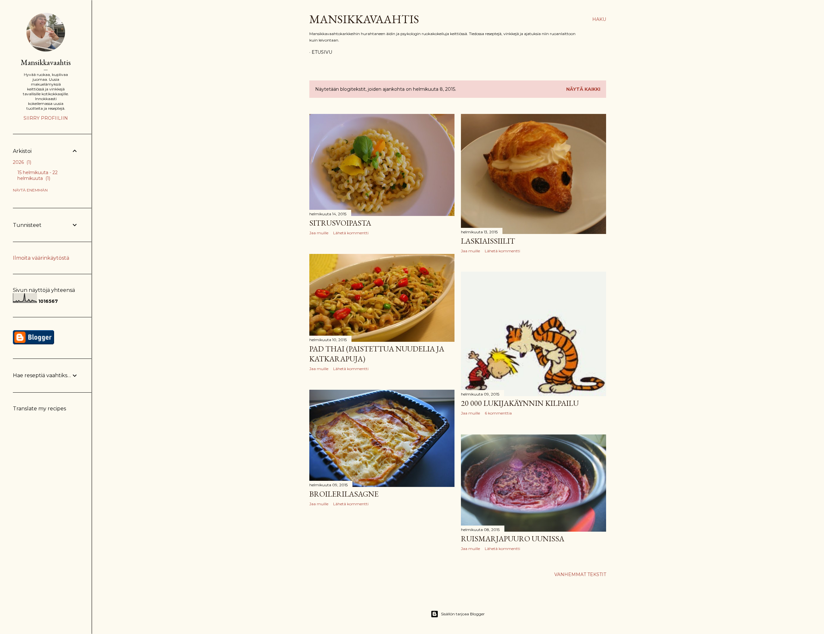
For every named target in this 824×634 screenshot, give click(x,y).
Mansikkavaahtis (364, 19)
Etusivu (322, 52)
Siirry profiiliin (45, 118)
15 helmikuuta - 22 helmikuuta (37, 175)
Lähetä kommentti (351, 232)
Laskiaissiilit (488, 241)
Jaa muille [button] (318, 232)
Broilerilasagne (344, 494)
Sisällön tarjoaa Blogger (463, 613)
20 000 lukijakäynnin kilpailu (520, 403)
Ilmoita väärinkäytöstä (41, 258)
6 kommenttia (498, 413)
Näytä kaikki (583, 89)
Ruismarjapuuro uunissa (512, 539)
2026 (21, 162)
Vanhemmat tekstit (580, 574)
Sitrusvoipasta (340, 223)
